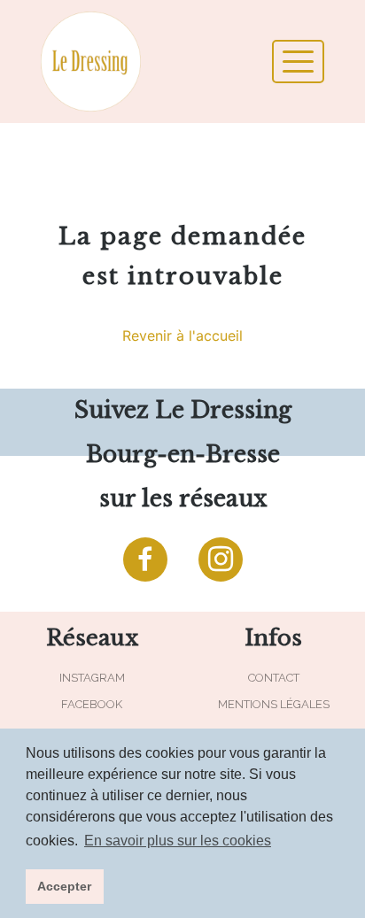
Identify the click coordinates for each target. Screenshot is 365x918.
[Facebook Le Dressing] (145, 559)
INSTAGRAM (92, 677)
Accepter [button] (64, 886)
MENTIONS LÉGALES (274, 704)
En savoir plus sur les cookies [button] (177, 840)
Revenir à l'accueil (182, 335)
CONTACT (273, 677)
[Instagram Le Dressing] (220, 559)
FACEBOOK (91, 704)
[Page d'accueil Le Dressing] (107, 61)
